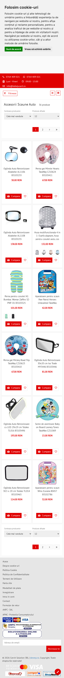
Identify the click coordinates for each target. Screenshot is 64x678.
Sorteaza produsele (12, 111)
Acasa (5, 561)
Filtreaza (12, 93)
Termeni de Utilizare (12, 578)
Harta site (7, 583)
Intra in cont (8, 596)
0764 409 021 (13, 76)
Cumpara (15, 196)
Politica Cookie (10, 570)
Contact (6, 601)
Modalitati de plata (12, 588)
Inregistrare (8, 592)
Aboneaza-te (54, 648)
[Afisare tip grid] (52, 93)
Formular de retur (11, 605)
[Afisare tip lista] (58, 93)
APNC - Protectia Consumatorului (18, 614)
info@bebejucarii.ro (16, 86)
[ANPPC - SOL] (22, 634)
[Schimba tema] (58, 672)
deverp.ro (34, 657)
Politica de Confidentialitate (16, 574)
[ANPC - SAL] (22, 626)
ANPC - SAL (8, 609)
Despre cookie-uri (11, 565)
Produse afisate (38, 111)
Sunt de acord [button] (13, 49)
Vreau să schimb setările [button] (38, 49)
